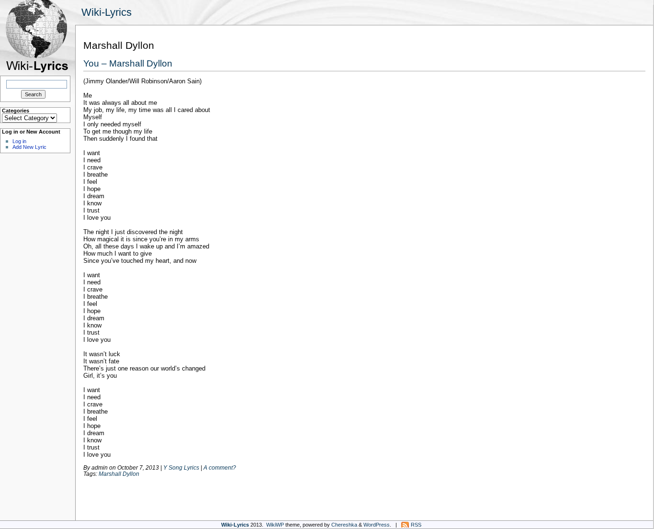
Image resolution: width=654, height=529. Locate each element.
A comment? (219, 467)
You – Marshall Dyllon (127, 63)
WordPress (376, 525)
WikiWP (275, 525)
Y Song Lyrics (181, 467)
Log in (19, 141)
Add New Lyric (29, 147)
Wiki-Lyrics (106, 12)
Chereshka (344, 525)
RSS (416, 525)
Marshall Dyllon (119, 474)
